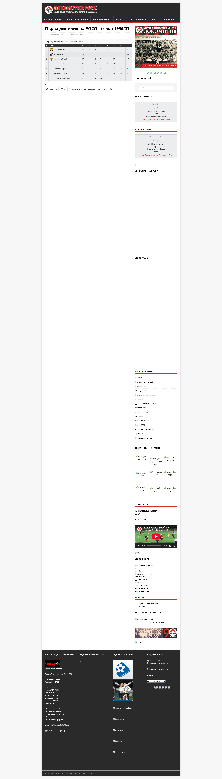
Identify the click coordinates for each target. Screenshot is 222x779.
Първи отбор (141, 386)
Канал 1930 (140, 425)
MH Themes (92, 773)
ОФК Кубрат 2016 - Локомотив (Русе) (156, 120)
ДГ (114, 45)
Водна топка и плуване (145, 574)
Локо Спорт (169, 19)
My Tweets (83, 661)
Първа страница (52, 19)
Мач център (140, 390)
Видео (155, 19)
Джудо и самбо (142, 580)
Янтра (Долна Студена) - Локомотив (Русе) (156, 155)
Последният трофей (144, 438)
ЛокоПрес (70, 34)
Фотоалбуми (137, 19)
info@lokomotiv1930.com (59, 725)
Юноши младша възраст (146, 511)
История (120, 19)
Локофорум (140, 606)
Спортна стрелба (142, 591)
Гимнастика (140, 577)
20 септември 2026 (156, 137)
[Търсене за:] (156, 88)
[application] (156, 536)
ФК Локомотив (101, 19)
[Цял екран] (174, 546)
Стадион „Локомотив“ (145, 429)
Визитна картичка (143, 412)
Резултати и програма (145, 395)
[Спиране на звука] (169, 546)
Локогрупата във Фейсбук (146, 603)
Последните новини (77, 19)
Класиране (140, 399)
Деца (137, 513)
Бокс (137, 568)
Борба (138, 571)
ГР (120, 45)
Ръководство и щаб (144, 382)
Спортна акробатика (144, 588)
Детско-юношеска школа (146, 403)
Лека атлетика (141, 585)
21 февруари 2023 (55, 34)
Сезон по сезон (142, 421)
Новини (138, 377)
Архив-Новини (141, 433)
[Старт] (138, 546)
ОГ (107, 45)
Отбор (52, 45)
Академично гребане (144, 565)
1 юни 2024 (156, 104)
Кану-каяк (139, 582)
